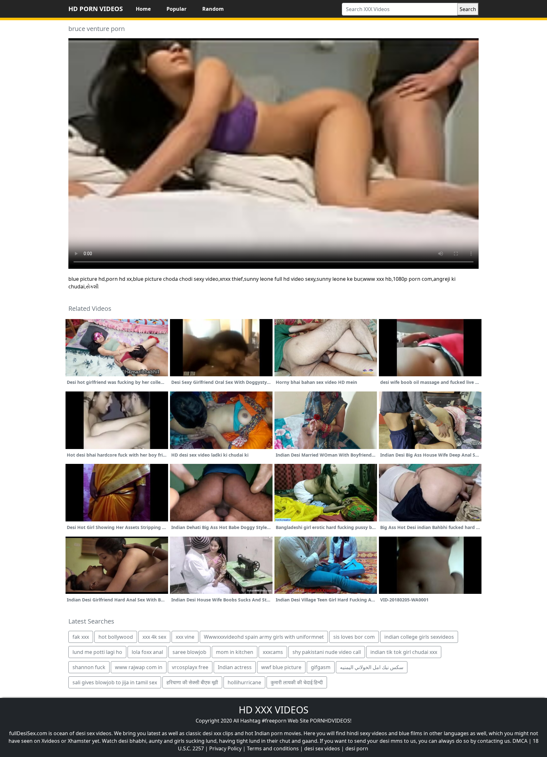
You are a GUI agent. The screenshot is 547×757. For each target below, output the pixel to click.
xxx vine (185, 636)
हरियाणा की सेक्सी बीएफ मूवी (192, 682)
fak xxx (80, 636)
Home (143, 8)
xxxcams (273, 652)
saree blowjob (189, 652)
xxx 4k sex (154, 636)
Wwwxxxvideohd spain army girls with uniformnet (264, 636)
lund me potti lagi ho (97, 652)
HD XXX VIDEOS (273, 709)
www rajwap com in (138, 667)
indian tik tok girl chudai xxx (403, 652)
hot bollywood (115, 636)
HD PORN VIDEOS (95, 8)
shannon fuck (88, 667)
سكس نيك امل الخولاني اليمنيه (371, 667)
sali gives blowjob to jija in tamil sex (114, 682)
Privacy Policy (225, 748)
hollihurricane (244, 682)
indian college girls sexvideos (419, 636)
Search (468, 9)
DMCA (519, 740)
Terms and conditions (273, 748)
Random (213, 8)
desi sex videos (322, 748)
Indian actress (235, 667)
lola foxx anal (147, 652)
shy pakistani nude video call (326, 652)
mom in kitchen (234, 652)
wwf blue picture (281, 667)
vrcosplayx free (190, 667)
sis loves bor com (354, 636)
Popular (176, 8)
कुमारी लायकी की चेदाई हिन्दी (297, 682)
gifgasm (320, 667)
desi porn (356, 748)
